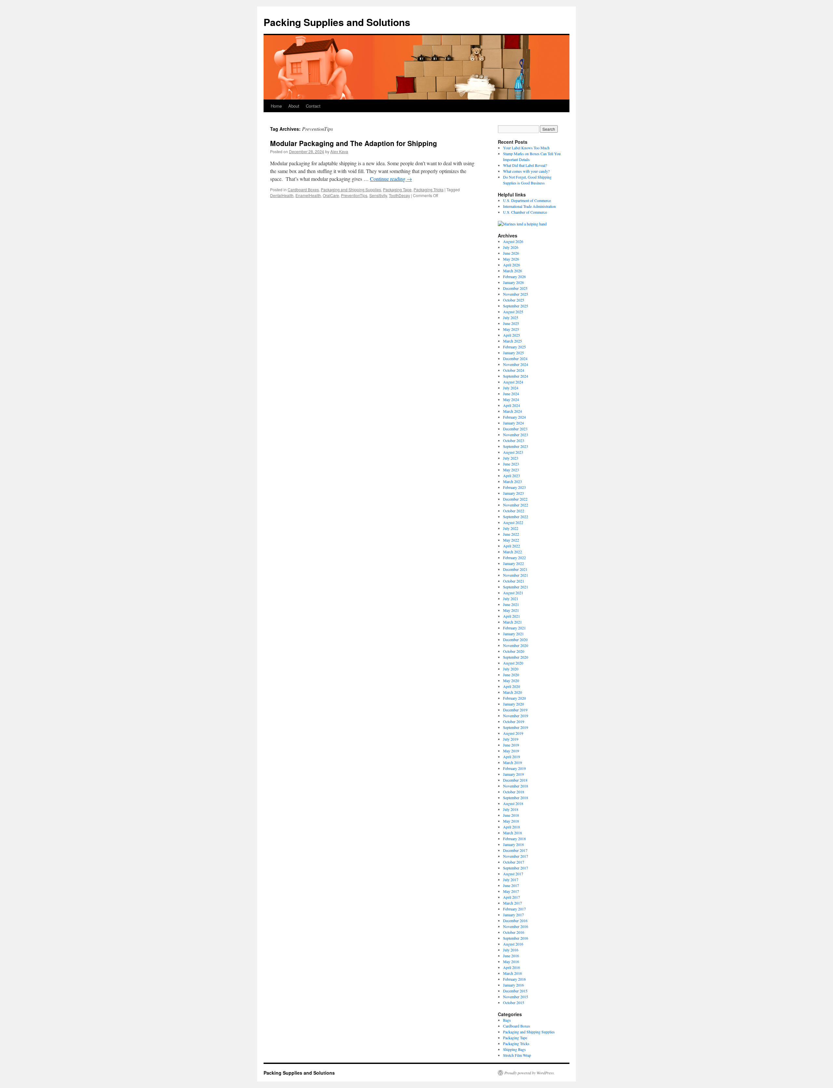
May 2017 (511, 891)
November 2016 (515, 926)
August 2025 (513, 311)
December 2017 (515, 850)
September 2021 (515, 586)
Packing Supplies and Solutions (337, 22)
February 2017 (514, 908)
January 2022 (513, 563)
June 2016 (511, 955)
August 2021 (513, 592)
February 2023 (514, 487)
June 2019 (511, 744)
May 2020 (511, 680)
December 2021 (515, 569)
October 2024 (513, 370)
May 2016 (511, 961)
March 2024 (512, 411)
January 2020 (513, 703)
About (293, 106)
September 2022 (515, 516)
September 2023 (515, 446)
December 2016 (515, 920)
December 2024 (515, 358)
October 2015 (513, 1002)
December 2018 (515, 780)
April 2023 (511, 475)
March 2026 (512, 270)
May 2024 (511, 399)
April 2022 (511, 545)
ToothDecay (399, 195)
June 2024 (511, 393)
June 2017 (511, 885)
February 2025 (514, 346)
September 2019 (515, 727)
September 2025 (515, 305)
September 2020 (515, 657)
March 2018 (512, 832)
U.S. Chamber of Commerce (525, 212)
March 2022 (512, 551)
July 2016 (510, 949)
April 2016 (511, 967)
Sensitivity (378, 195)
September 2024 (515, 376)
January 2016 (513, 984)
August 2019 (513, 733)
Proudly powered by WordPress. (529, 1072)
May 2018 (511, 821)
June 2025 (511, 323)
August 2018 (513, 803)
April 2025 (511, 335)
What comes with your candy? (526, 171)
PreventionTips (354, 195)
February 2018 (514, 838)
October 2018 (513, 791)
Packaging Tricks (429, 189)
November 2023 (515, 434)
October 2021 (513, 581)
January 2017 (513, 914)
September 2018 (515, 797)
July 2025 (510, 317)
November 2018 (515, 785)
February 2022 (514, 557)
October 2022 (513, 510)
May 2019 (511, 750)
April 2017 (511, 897)
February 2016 (514, 979)
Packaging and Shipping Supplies (351, 189)
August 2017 (513, 873)
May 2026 (511, 259)
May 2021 (511, 610)
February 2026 (514, 276)
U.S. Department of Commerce (527, 200)
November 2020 (515, 645)
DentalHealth (282, 195)
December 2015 (515, 990)
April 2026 (511, 264)
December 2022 (515, 499)
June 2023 (511, 463)
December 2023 (515, 428)
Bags (507, 1020)
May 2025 (511, 329)
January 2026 (513, 282)
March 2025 (512, 340)
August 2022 (513, 522)
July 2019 (510, 739)
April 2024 (511, 405)
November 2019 (515, 715)
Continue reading (391, 178)
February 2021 (514, 627)
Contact (313, 106)
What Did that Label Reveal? (525, 165)
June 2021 (511, 604)
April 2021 (511, 616)
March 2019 (512, 762)
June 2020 (511, 674)
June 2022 (511, 534)
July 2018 (510, 809)
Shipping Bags (514, 1049)
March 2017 (512, 903)
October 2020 (513, 651)
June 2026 (511, 253)
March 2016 (512, 973)
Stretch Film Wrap (517, 1055)
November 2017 (515, 856)
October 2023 (513, 440)
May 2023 (511, 469)
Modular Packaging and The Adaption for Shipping (353, 143)
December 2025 (515, 288)
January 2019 (513, 774)
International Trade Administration (529, 206)
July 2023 (510, 458)
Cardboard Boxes (303, 189)
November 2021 (515, 575)
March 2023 (512, 481)
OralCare (331, 195)
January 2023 (513, 493)
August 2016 (513, 944)
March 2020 (512, 692)
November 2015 (515, 996)
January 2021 (513, 633)
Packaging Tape (397, 189)
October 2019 (513, 721)
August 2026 (513, 241)
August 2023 (513, 452)
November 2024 (515, 364)
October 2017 (513, 862)
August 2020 (513, 662)
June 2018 (511, 815)
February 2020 (514, 698)
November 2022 (515, 504)
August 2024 (513, 381)
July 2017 (510, 879)
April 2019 (511, 756)
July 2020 (510, 668)
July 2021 (510, 598)
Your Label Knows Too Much (526, 147)
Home (276, 106)
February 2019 (514, 768)
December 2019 (515, 709)
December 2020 (515, 639)
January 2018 (513, 844)
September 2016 (515, 938)
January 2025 (513, 352)
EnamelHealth (308, 195)
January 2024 (513, 422)
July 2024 (510, 387)
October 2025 (513, 299)
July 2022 (510, 528)
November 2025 (515, 294)
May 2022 (511, 540)
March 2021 (512, 622)
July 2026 (510, 247)
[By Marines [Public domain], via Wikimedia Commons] (522, 223)
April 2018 (511, 826)
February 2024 (514, 417)
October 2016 (513, 932)
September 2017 (515, 867)
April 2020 (511, 686)
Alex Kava (339, 151)
